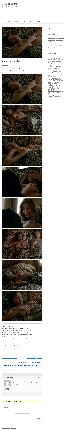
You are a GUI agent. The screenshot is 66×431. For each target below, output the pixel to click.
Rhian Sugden (60, 91)
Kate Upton (51, 75)
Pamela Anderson (55, 88)
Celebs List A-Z (6, 21)
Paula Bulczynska (57, 89)
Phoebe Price (52, 91)
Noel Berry (50, 88)
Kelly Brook (57, 75)
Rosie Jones (51, 94)
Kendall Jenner (52, 76)
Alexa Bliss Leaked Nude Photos (55, 45)
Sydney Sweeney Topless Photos (56, 38)
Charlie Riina (51, 65)
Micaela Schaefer (52, 83)
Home (3, 359)
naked (38, 345)
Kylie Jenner (51, 79)
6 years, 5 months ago (31, 365)
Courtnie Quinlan (51, 69)
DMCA (31, 21)
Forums (24, 21)
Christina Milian (53, 68)
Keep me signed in (9, 415)
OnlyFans (15, 21)
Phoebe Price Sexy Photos (34, 358)
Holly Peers (55, 72)
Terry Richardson (52, 98)
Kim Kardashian (54, 78)
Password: (6, 412)
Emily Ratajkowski (55, 71)
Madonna (50, 82)
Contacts (38, 21)
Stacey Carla (51, 96)
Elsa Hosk (58, 69)
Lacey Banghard (58, 79)
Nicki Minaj (51, 87)
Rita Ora (57, 92)
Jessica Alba (51, 74)
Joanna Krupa (58, 74)
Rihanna (51, 92)
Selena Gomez (53, 95)
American (34, 345)
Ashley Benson (51, 61)
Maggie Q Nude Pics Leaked (54, 47)
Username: (6, 407)
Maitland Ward (59, 82)
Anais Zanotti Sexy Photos (9, 358)
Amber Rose (60, 59)
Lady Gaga (52, 80)
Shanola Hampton (18, 345)
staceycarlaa (58, 96)
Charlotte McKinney (55, 67)
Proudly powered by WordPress (9, 428)
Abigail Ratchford (51, 57)
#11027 (40, 377)
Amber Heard (52, 59)
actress (29, 345)
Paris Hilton (51, 89)
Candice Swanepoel (55, 64)
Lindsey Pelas (60, 80)
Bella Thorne (51, 62)
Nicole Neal (57, 87)
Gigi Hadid (50, 72)
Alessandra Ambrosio (54, 58)
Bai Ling (58, 61)
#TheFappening (9, 4)
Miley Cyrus (54, 85)
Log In (38, 418)
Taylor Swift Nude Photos (54, 43)
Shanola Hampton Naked (32, 388)
